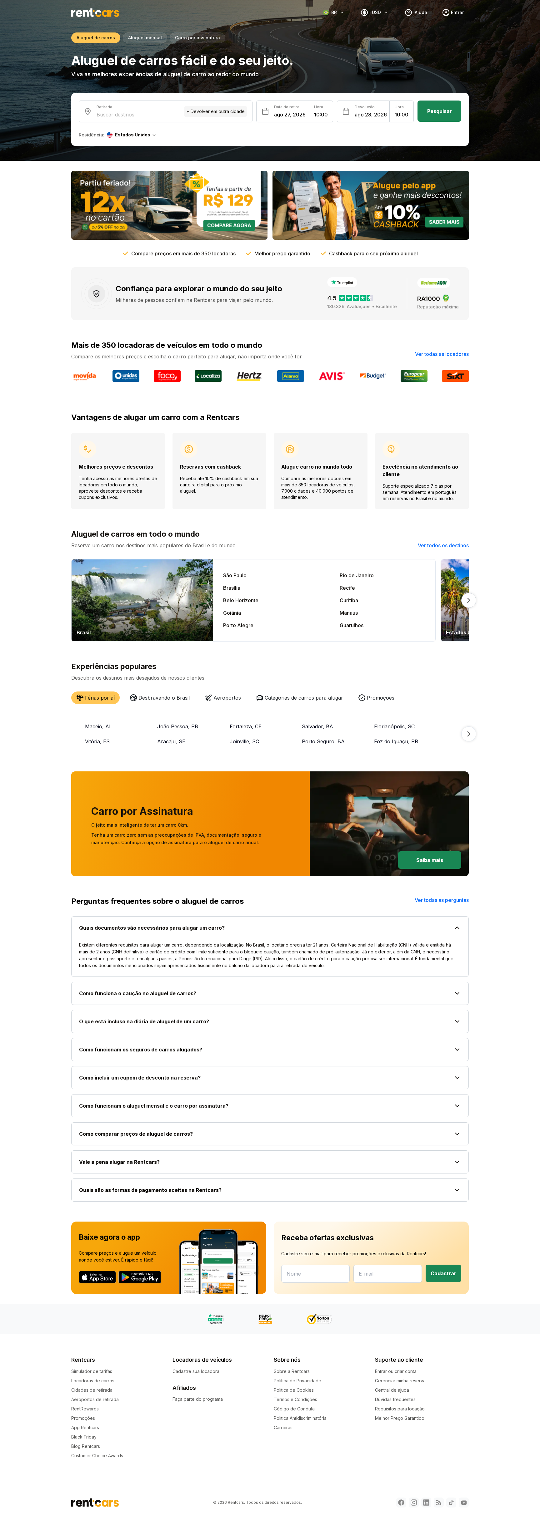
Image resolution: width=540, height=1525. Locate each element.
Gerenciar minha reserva (400, 1380)
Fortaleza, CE (246, 726)
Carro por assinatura (197, 37)
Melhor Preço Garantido (399, 1418)
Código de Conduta (294, 1408)
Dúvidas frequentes (395, 1399)
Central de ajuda (392, 1390)
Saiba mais (429, 860)
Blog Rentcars (85, 1446)
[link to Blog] (439, 1503)
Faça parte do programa (197, 1399)
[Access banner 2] (370, 205)
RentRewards (85, 1408)
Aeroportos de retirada (95, 1399)
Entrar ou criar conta (396, 1371)
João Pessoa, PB (177, 726)
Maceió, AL (98, 726)
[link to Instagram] (414, 1503)
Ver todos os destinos (443, 545)
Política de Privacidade (297, 1380)
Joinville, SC (244, 741)
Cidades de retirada (91, 1390)
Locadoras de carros (92, 1380)
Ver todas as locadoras (442, 354)
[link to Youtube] (464, 1503)
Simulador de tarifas (91, 1371)
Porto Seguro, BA (323, 741)
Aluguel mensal (145, 37)
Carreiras (283, 1427)
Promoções (83, 1418)
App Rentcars (85, 1427)
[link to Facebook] (401, 1503)
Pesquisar (439, 111)
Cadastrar (443, 1273)
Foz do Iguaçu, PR (396, 741)
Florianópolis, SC (394, 726)
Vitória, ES (97, 741)
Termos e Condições (295, 1399)
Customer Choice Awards (97, 1455)
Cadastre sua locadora (195, 1371)
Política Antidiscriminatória (300, 1418)
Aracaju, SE (171, 741)
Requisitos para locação (400, 1408)
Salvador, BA (317, 726)
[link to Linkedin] (426, 1503)
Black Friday (84, 1436)
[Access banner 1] (169, 205)
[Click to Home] (95, 12)
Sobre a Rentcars (292, 1371)
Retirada (104, 107)
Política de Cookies (294, 1390)
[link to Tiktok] (451, 1503)
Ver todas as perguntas (442, 900)
